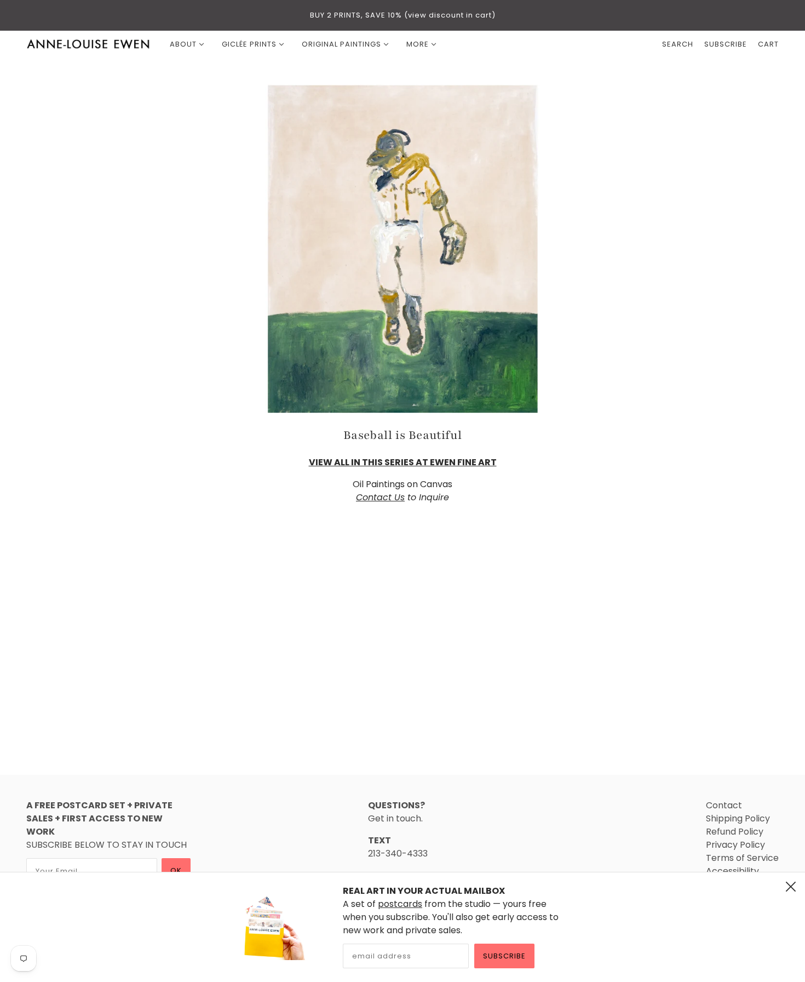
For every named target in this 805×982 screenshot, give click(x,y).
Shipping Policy (738, 818)
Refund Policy (734, 831)
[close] (790, 886)
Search (677, 44)
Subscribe (504, 956)
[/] (88, 44)
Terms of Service (742, 858)
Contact (724, 805)
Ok (176, 870)
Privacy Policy (735, 844)
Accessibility (732, 871)
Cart (768, 44)
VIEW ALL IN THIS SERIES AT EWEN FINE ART (403, 462)
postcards (400, 904)
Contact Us (380, 497)
